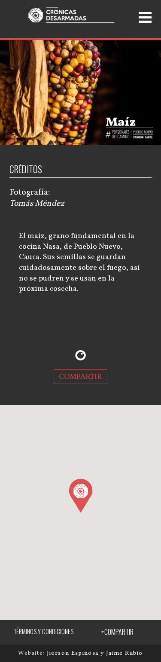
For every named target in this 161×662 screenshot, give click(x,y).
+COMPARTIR (117, 632)
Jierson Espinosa (73, 653)
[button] (80, 495)
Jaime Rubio (124, 653)
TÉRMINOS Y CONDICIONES (43, 631)
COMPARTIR (80, 376)
